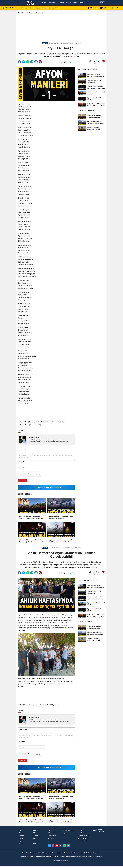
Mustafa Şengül (34, 437)
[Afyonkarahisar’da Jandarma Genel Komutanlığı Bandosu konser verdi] (32, 529)
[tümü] (87, 2)
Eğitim (34, 833)
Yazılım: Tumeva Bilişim (61, 860)
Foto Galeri (105, 8)
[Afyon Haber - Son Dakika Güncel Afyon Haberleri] (30, 2)
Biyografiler (51, 838)
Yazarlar (116, 8)
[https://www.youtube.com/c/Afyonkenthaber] (56, 845)
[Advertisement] (61, 28)
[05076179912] (64, 845)
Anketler (80, 830)
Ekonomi (81, 2)
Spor (75, 2)
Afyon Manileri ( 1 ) (38, 13)
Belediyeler (53, 2)
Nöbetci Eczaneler (83, 838)
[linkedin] (36, 61)
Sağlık (21, 838)
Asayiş (62, 2)
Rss (23, 853)
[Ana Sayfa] (18, 13)
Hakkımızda (96, 853)
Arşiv (64, 833)
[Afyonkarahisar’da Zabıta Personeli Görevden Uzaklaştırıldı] (61, 505)
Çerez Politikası (78, 853)
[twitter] (23, 61)
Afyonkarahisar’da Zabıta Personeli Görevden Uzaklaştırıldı (61, 517)
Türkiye (21, 843)
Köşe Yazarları (52, 835)
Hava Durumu (82, 833)
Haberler (23, 13)
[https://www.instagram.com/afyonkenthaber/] (53, 845)
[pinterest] (40, 61)
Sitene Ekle (29, 853)
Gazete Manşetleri (83, 835)
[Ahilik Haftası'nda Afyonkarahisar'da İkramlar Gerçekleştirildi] (46, 594)
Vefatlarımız (36, 843)
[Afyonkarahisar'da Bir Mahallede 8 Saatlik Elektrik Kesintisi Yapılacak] (61, 529)
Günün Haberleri (67, 830)
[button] (18, 8)
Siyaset (68, 2)
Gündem (44, 2)
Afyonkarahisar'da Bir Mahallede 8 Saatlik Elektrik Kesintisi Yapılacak (60, 541)
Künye (65, 853)
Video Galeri (93, 8)
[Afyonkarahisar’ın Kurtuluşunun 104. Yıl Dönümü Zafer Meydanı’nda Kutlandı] (32, 505)
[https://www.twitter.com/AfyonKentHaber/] (49, 845)
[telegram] (31, 61)
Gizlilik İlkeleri (88, 853)
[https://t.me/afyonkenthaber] (68, 845)
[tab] (23, 450)
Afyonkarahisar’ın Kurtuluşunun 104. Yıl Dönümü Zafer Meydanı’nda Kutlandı (31, 517)
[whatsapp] (27, 61)
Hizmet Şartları (58, 853)
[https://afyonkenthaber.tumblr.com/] (60, 845)
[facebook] (19, 61)
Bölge (34, 830)
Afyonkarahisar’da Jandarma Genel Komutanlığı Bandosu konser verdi (31, 541)
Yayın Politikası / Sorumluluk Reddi (43, 853)
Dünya (21, 833)
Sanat (34, 838)
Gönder (22, 480)
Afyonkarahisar (32, 622)
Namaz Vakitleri (82, 841)
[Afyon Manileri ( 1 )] (46, 83)
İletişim (71, 853)
